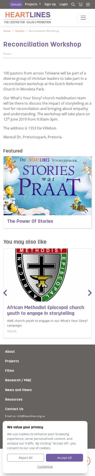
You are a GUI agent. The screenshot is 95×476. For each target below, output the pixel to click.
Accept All (64, 458)
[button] (33, 4)
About (10, 352)
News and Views (18, 390)
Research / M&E (18, 380)
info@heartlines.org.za (31, 416)
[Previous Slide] (5, 293)
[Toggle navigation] (83, 17)
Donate (16, 4)
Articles (20, 31)
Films (9, 371)
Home (7, 31)
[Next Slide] (89, 293)
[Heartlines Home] (88, 4)
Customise (45, 466)
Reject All (25, 458)
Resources (14, 400)
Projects (12, 361)
